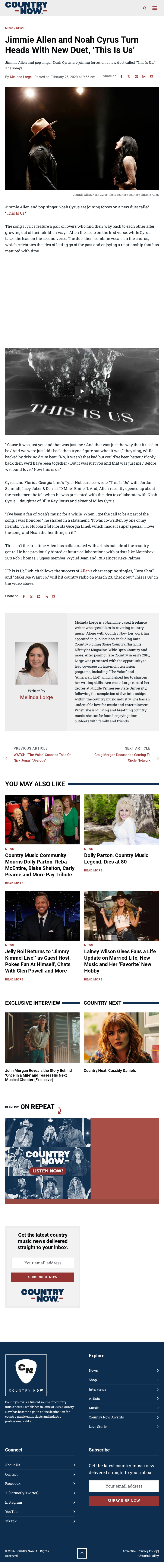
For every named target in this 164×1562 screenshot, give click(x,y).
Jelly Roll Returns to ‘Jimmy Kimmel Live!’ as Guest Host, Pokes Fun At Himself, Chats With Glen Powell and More (38, 961)
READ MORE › (16, 883)
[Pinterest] (136, 76)
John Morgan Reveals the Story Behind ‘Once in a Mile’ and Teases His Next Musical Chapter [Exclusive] (38, 1075)
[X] (129, 76)
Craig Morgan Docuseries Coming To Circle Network (122, 757)
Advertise (129, 1551)
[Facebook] (121, 76)
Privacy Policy (148, 1551)
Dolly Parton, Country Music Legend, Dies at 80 (116, 858)
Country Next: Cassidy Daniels (110, 1070)
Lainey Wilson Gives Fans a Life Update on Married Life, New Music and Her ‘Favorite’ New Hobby (120, 961)
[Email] (151, 76)
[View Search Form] (144, 8)
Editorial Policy (148, 1556)
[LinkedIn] (144, 76)
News (19, 28)
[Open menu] (154, 8)
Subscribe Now (42, 1277)
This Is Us (16, 213)
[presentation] (42, 819)
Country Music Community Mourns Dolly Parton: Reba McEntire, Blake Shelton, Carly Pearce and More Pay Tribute (40, 865)
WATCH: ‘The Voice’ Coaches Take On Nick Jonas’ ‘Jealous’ (43, 757)
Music (9, 28)
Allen (85, 570)
